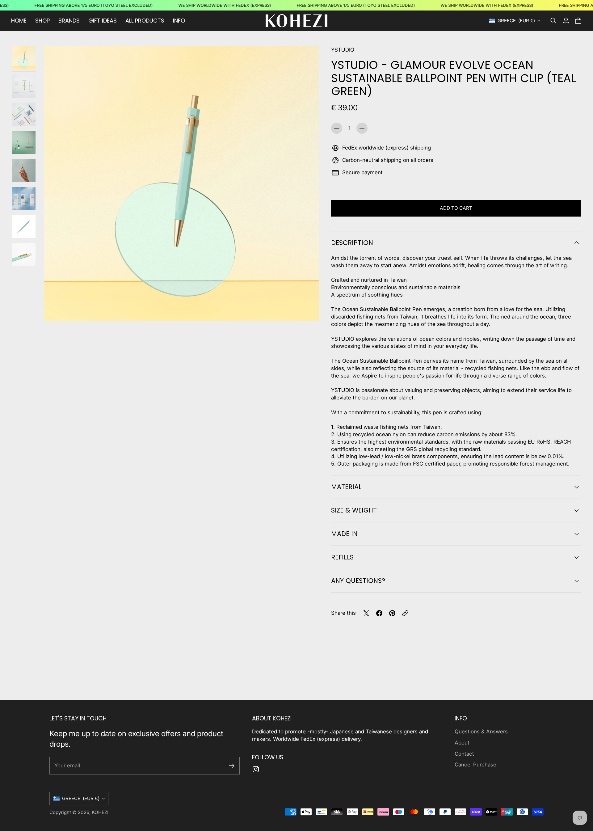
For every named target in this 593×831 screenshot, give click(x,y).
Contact (464, 754)
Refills (342, 557)
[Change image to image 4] (24, 142)
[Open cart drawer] (578, 21)
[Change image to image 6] (24, 198)
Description (352, 242)
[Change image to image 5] (24, 170)
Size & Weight (354, 510)
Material (346, 486)
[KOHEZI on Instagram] (255, 769)
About (462, 743)
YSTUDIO (342, 50)
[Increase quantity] (362, 128)
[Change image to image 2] (24, 86)
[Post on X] (366, 613)
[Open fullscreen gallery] (307, 309)
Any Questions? (358, 580)
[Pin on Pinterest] (392, 613)
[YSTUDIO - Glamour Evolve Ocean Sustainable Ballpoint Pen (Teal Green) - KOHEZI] (181, 183)
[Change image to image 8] (24, 254)
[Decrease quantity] (336, 128)
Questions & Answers (481, 731)
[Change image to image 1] (24, 58)
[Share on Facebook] (379, 613)
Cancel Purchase (475, 764)
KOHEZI (100, 812)
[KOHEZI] (296, 20)
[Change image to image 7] (24, 226)
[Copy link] (405, 613)
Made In (344, 533)
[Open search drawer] (553, 21)
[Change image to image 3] (24, 114)
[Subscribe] (232, 766)
